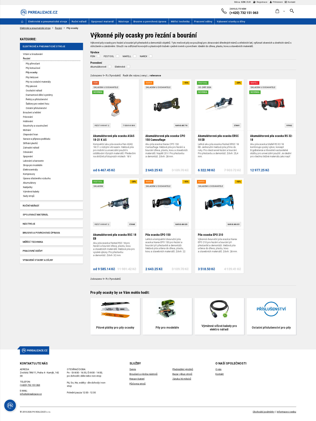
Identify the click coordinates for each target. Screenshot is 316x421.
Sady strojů (28, 196)
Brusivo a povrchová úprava (149, 21)
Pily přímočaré (33, 63)
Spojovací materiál (102, 21)
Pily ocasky (31, 72)
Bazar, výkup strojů (182, 374)
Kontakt (291, 2)
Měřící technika (180, 21)
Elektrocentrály (30, 169)
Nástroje (123, 21)
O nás (218, 369)
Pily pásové (31, 86)
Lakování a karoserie (33, 161)
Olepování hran (30, 134)
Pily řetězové (32, 77)
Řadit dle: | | (142, 75)
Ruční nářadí (79, 21)
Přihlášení (278, 2)
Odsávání (28, 152)
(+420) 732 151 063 (30, 385)
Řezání (58, 28)
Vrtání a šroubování (33, 54)
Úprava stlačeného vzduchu (37, 178)
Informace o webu (286, 411)
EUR (249, 2)
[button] (280, 11)
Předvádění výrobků (182, 369)
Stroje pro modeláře (32, 165)
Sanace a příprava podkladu (36, 139)
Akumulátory (29, 183)
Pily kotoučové (33, 68)
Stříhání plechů (30, 143)
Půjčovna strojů (137, 383)
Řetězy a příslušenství (37, 99)
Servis (132, 369)
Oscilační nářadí (34, 90)
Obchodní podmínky (263, 411)
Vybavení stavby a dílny (231, 21)
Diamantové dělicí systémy (39, 95)
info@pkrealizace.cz (31, 394)
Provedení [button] (96, 62)
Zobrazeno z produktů (105, 75)
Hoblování (28, 121)
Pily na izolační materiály (38, 82)
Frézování (28, 117)
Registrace (262, 2)
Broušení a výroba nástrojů (143, 374)
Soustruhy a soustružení (35, 125)
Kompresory (29, 174)
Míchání (27, 130)
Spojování (28, 156)
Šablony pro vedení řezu (37, 104)
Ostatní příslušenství (36, 108)
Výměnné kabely (31, 191)
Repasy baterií (136, 378)
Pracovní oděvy (203, 21)
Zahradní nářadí (31, 147)
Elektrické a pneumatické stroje (47, 21)
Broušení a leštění (32, 112)
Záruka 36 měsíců (181, 378)
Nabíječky (27, 187)
